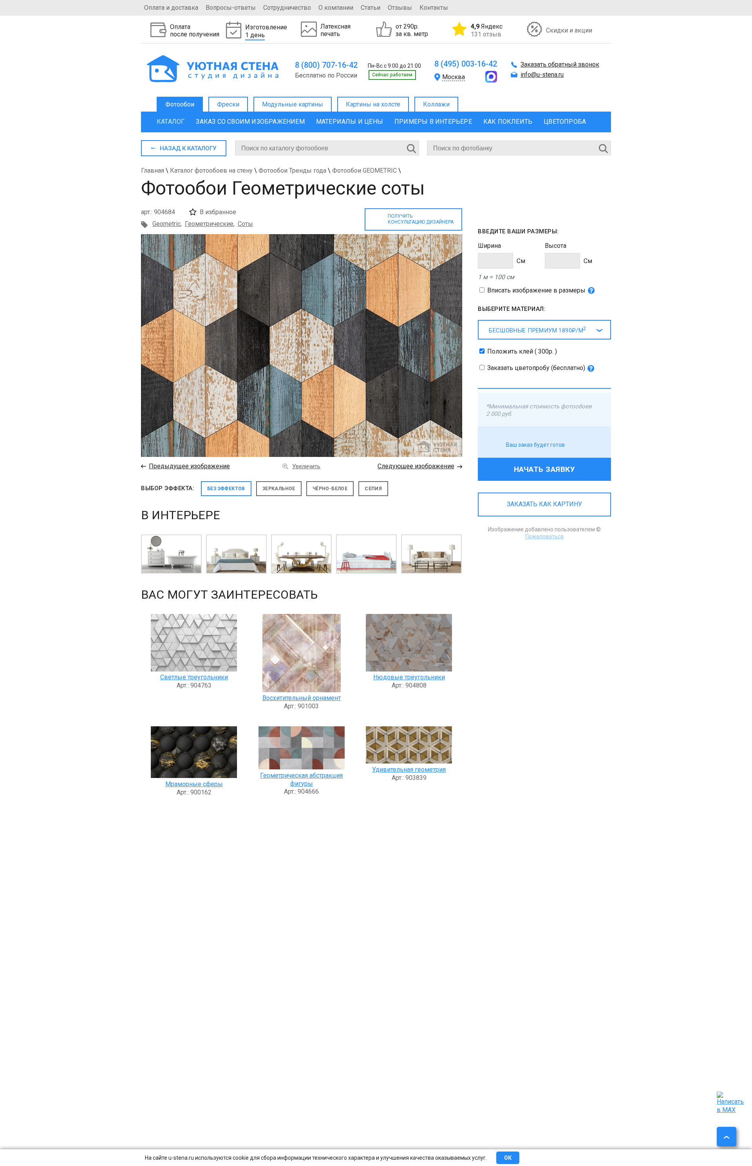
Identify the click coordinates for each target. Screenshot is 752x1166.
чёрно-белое (330, 488)
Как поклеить (507, 121)
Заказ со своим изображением (250, 121)
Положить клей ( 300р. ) (522, 351)
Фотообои (179, 104)
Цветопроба (565, 121)
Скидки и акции (569, 30)
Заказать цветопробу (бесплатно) (536, 368)
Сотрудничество (287, 7)
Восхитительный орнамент (301, 698)
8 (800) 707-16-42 (326, 65)
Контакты (433, 7)
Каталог (170, 121)
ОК (508, 1158)
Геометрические (209, 223)
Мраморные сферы (194, 784)
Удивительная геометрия (409, 769)
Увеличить (306, 466)
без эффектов (226, 488)
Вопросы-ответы (231, 7)
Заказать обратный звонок (560, 64)
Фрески (228, 104)
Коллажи (436, 104)
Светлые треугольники (194, 677)
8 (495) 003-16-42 (465, 64)
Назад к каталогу (188, 148)
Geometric (166, 223)
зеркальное (278, 488)
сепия (373, 488)
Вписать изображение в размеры (536, 290)
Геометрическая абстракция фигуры (301, 779)
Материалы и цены (349, 121)
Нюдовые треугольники (409, 677)
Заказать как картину (544, 504)
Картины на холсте (373, 104)
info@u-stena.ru (542, 74)
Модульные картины (292, 104)
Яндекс (487, 30)
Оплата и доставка (171, 7)
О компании (335, 7)
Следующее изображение (416, 466)
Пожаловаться (544, 536)
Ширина (489, 245)
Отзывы (400, 7)
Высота (555, 245)
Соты (245, 223)
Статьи (370, 7)
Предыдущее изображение (189, 466)
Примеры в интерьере (433, 121)
